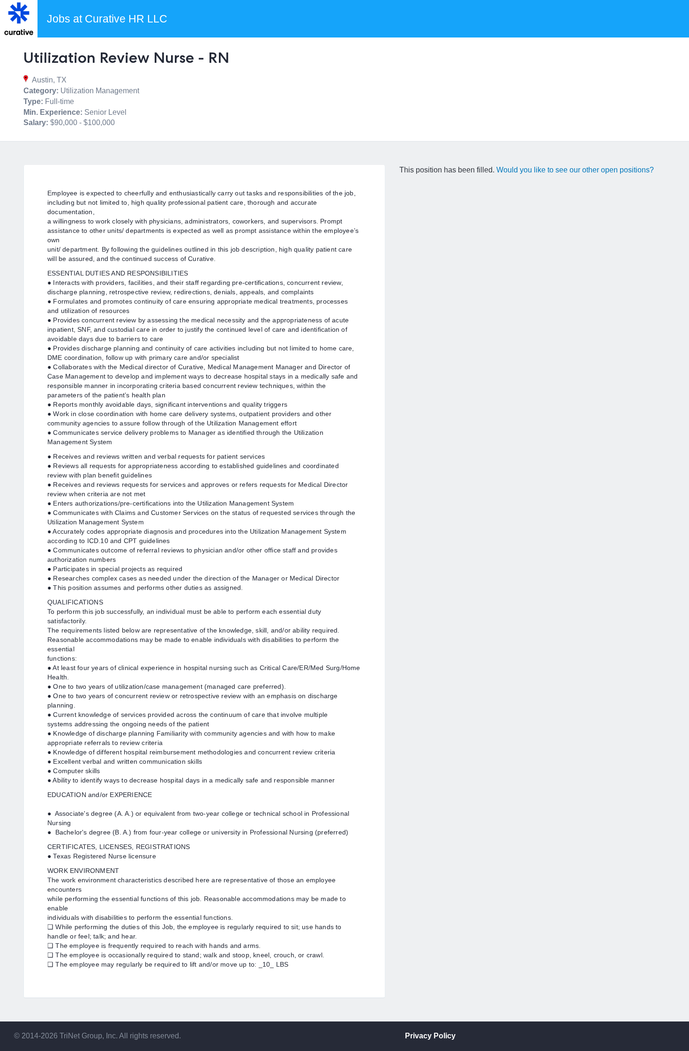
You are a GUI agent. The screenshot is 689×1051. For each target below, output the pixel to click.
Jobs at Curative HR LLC (107, 19)
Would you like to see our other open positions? (575, 170)
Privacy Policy (430, 1036)
